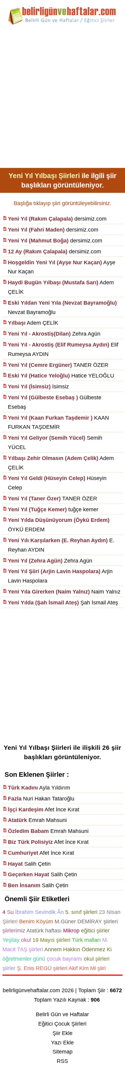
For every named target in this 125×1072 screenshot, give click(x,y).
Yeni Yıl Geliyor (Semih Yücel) (46, 438)
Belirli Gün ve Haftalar (62, 1014)
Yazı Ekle (62, 1043)
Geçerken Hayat (28, 874)
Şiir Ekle (62, 1033)
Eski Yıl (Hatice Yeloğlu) (39, 376)
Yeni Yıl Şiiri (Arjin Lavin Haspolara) (54, 571)
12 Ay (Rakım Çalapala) (37, 252)
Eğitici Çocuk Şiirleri (62, 1024)
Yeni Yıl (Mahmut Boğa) (38, 241)
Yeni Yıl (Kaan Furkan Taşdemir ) (50, 418)
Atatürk (17, 820)
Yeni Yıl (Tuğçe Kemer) (37, 509)
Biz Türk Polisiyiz (30, 842)
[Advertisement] (62, 98)
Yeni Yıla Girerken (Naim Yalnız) (49, 592)
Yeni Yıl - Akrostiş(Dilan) (39, 334)
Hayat (15, 864)
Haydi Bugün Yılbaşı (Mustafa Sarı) (53, 282)
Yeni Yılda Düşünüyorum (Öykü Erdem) (59, 520)
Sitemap (62, 1052)
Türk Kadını (23, 788)
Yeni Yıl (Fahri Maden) (36, 230)
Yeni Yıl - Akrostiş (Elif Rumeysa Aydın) (58, 345)
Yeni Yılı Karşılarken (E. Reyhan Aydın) (58, 540)
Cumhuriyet (23, 853)
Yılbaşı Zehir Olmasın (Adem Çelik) (53, 458)
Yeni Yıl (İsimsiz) (29, 387)
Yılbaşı (16, 323)
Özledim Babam (28, 831)
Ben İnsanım (24, 885)
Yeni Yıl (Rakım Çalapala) (40, 219)
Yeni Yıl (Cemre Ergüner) (40, 365)
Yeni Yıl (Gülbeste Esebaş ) (43, 397)
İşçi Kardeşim (25, 810)
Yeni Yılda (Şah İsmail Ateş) (43, 603)
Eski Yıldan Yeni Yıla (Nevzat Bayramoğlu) (62, 303)
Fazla (15, 799)
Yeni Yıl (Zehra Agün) (35, 561)
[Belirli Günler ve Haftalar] (62, 24)
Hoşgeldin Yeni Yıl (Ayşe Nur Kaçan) (55, 262)
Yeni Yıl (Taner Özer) (34, 498)
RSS (62, 1061)
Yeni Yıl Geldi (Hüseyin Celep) (46, 478)
